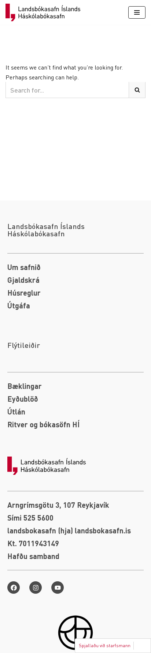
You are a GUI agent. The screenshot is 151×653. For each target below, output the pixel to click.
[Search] (137, 90)
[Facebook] (13, 587)
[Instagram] (35, 587)
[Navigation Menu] (137, 12)
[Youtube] (57, 587)
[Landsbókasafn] (44, 12)
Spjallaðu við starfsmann (104, 645)
